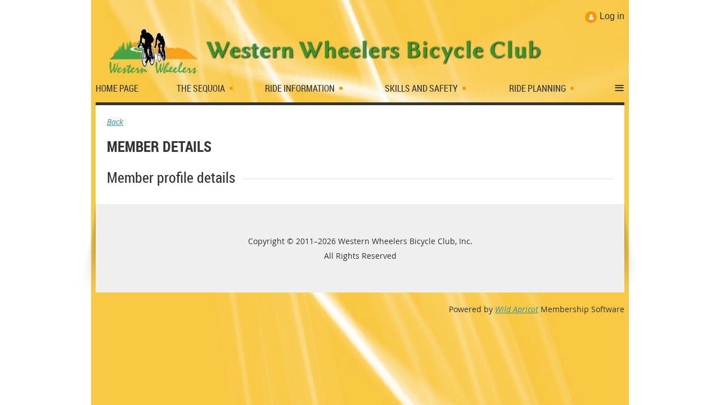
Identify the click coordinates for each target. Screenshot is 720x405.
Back (115, 121)
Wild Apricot (516, 309)
